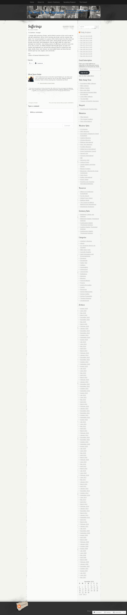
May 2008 (83, 555)
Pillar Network (84, 117)
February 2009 (84, 542)
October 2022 (84, 388)
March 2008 (83, 559)
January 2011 (84, 526)
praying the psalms (85, 285)
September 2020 (85, 444)
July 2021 (83, 422)
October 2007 (84, 568)
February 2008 (84, 562)
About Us (41, 2)
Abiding (71, 88)
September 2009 (85, 533)
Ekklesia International (86, 142)
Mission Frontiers (85, 168)
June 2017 (83, 477)
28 (82, 592)
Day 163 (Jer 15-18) (86, 54)
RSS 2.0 (65, 90)
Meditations (83, 274)
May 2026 (83, 313)
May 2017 (83, 479)
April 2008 (83, 557)
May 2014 (83, 499)
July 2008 (83, 551)
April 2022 (83, 402)
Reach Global (84, 179)
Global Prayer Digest (86, 198)
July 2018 (83, 471)
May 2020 (83, 453)
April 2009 (83, 537)
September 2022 (85, 391)
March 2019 (83, 468)
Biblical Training (85, 88)
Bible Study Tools (85, 250)
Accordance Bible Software (88, 83)
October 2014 (84, 493)
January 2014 (84, 508)
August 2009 (84, 535)
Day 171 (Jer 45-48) (86, 36)
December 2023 (85, 357)
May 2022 (83, 399)
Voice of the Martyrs (86, 121)
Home (32, 2)
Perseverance (45, 89)
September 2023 (85, 364)
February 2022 (84, 406)
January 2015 (84, 488)
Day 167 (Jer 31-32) (86, 45)
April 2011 (83, 519)
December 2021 (85, 411)
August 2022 (84, 393)
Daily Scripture (86, 32)
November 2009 (85, 531)
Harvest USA (84, 153)
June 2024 (83, 344)
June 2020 (83, 451)
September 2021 (85, 417)
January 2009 (84, 544)
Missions (83, 278)
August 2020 (84, 446)
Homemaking (84, 267)
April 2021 (83, 428)
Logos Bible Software (86, 96)
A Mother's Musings (86, 241)
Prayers (82, 283)
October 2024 (84, 335)
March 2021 (83, 431)
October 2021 (84, 415)
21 (82, 590)
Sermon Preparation (86, 296)
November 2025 (85, 319)
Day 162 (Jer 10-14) (86, 56)
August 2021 (84, 419)
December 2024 (85, 331)
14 (82, 589)
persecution (38, 89)
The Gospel (83, 2)
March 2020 (83, 457)
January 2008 (84, 564)
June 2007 (83, 575)
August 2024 (84, 339)
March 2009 (83, 539)
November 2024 (85, 333)
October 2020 (84, 442)
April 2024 (83, 348)
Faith (30, 89)
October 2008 (84, 546)
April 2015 (83, 486)
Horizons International (86, 155)
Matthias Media (84, 200)
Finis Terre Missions (86, 144)
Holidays (82, 265)
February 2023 (84, 379)
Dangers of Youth (32, 102)
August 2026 (84, 308)
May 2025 (83, 322)
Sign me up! (84, 72)
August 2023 (84, 366)
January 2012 (84, 515)
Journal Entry (84, 271)
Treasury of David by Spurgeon (89, 101)
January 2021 (84, 435)
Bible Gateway (84, 85)
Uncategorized (84, 300)
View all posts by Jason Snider (47, 83)
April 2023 (83, 375)
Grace (33, 89)
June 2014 (83, 497)
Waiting (66, 89)
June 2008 (83, 553)
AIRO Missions (84, 131)
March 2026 (83, 315)
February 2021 (84, 433)
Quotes (35, 90)
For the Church (84, 196)
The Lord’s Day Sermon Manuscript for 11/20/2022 (61, 102)
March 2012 (83, 513)
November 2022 (85, 386)
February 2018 (84, 475)
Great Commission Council (88, 151)
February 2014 (84, 506)
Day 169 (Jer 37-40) (86, 40)
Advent (82, 243)
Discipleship (83, 260)
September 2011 (85, 517)
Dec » (85, 594)
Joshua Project (84, 162)
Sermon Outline (84, 294)
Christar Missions (85, 140)
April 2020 (83, 455)
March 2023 (83, 377)
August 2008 (84, 548)
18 (94, 589)
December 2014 (85, 491)
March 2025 (83, 324)
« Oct (80, 594)
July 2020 (83, 448)
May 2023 (83, 373)
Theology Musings (85, 298)
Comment (67, 125)
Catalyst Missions (85, 138)
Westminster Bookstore (87, 206)
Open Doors (83, 175)
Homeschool (84, 269)
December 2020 (85, 437)
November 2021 (85, 413)
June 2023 (83, 371)
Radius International (86, 177)
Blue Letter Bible (85, 90)
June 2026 (83, 311)
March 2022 (83, 404)
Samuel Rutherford (53, 89)
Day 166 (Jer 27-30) (86, 47)
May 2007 (83, 577)
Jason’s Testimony (54, 2)
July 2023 (83, 368)
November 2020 (85, 439)
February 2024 (84, 353)
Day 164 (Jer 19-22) (86, 51)
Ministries (83, 276)
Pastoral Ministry (85, 280)
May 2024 (83, 346)
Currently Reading (85, 252)
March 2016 (83, 484)
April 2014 (83, 502)
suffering (61, 89)
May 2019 (83, 464)
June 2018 (83, 473)
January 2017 (84, 482)
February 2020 (84, 459)
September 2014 (85, 495)
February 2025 (84, 326)
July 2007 (83, 573)
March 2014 (83, 504)
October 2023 (84, 362)
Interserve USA (84, 160)
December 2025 (85, 317)
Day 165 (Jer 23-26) (86, 49)
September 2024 (85, 337)
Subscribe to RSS (22, 606)
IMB (81, 158)
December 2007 (85, 566)
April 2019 (83, 466)
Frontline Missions (85, 147)
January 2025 (84, 328)
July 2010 (83, 528)
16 (88, 589)
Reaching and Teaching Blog (88, 109)
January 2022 (84, 408)
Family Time (83, 263)
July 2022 (83, 395)
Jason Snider (34, 29)
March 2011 (83, 522)
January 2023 (84, 382)
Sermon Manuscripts (86, 291)
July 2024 (83, 342)
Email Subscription (85, 60)
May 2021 (83, 426)
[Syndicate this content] (79, 32)
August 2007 (84, 571)
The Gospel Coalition (86, 119)
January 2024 (84, 355)
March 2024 (83, 351)
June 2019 (83, 462)
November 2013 (85, 511)
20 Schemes (84, 129)
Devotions (83, 258)
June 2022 (83, 397)
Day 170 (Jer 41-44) (86, 38)
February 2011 (84, 524)
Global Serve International (88, 149)
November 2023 (85, 359)
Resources (83, 289)
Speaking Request (69, 2)
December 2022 (85, 384)
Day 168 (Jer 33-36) (86, 42)
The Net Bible (84, 99)
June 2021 (83, 424)
